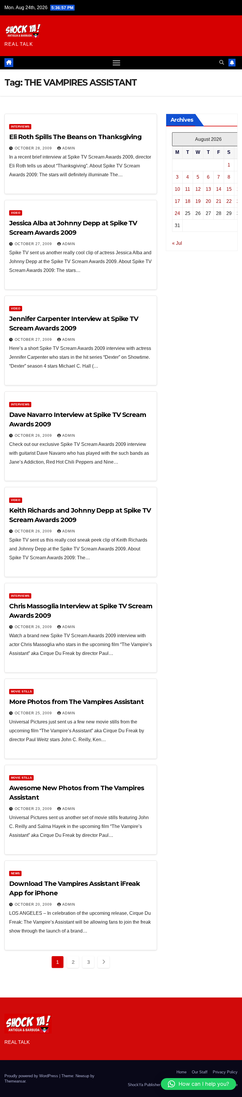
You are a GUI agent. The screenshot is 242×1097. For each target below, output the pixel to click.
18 (187, 201)
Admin (68, 148)
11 (187, 189)
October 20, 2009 (34, 904)
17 (177, 201)
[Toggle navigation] (116, 62)
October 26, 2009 (34, 435)
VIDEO (15, 212)
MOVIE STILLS (21, 691)
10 (177, 189)
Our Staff (199, 1072)
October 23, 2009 (34, 809)
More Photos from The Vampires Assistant (76, 702)
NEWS (15, 873)
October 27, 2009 (34, 244)
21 (218, 201)
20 (208, 201)
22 (229, 201)
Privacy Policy (225, 1072)
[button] (221, 62)
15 (229, 189)
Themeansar (14, 1081)
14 (218, 189)
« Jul (177, 243)
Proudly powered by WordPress (31, 1076)
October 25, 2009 (34, 713)
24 (177, 213)
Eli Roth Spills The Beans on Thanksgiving (75, 137)
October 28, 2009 (34, 148)
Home (181, 1072)
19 (198, 201)
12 (198, 189)
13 (208, 189)
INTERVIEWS (20, 126)
